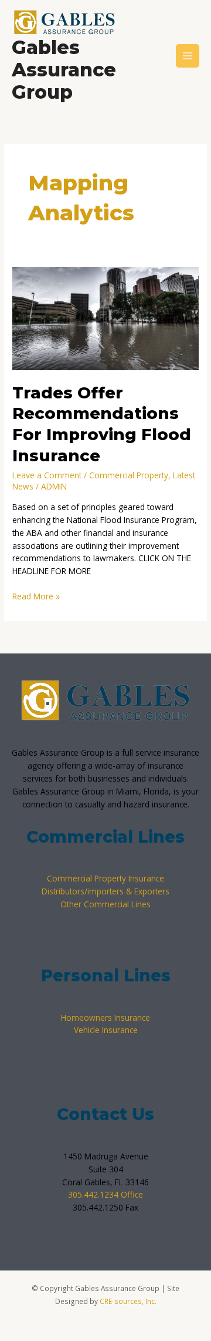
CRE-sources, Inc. (128, 1301)
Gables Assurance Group (64, 70)
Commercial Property (128, 475)
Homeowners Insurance (105, 1017)
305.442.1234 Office (105, 1194)
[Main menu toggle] (188, 56)
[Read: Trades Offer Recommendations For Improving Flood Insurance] (105, 317)
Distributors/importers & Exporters (105, 891)
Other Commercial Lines (105, 904)
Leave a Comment (46, 475)
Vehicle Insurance (106, 1029)
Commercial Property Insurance (105, 878)
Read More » (36, 596)
